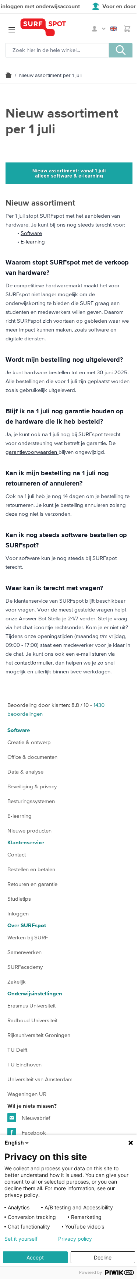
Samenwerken (24, 952)
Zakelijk (16, 981)
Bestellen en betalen (31, 869)
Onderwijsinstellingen (34, 993)
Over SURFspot (26, 925)
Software (31, 233)
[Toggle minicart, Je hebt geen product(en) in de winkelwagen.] (127, 28)
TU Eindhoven (24, 1064)
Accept (35, 1257)
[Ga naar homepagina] (9, 75)
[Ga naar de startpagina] (54, 27)
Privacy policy (75, 1239)
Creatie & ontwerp (29, 742)
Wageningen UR (26, 1094)
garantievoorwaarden (32, 452)
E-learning (33, 241)
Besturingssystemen (31, 801)
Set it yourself (21, 1239)
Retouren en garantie (32, 884)
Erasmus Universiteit (31, 1005)
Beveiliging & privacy (32, 786)
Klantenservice (25, 842)
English (115, 29)
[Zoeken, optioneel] (120, 50)
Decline (103, 1257)
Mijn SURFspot (98, 29)
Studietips (19, 899)
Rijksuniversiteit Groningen (38, 1035)
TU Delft (17, 1050)
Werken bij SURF (27, 937)
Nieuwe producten (29, 830)
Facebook (33, 1132)
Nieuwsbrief (35, 1118)
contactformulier (33, 662)
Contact (16, 854)
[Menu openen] (12, 30)
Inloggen (18, 913)
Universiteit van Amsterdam (39, 1079)
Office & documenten (32, 757)
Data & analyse (25, 771)
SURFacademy (25, 967)
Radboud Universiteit (32, 1020)
